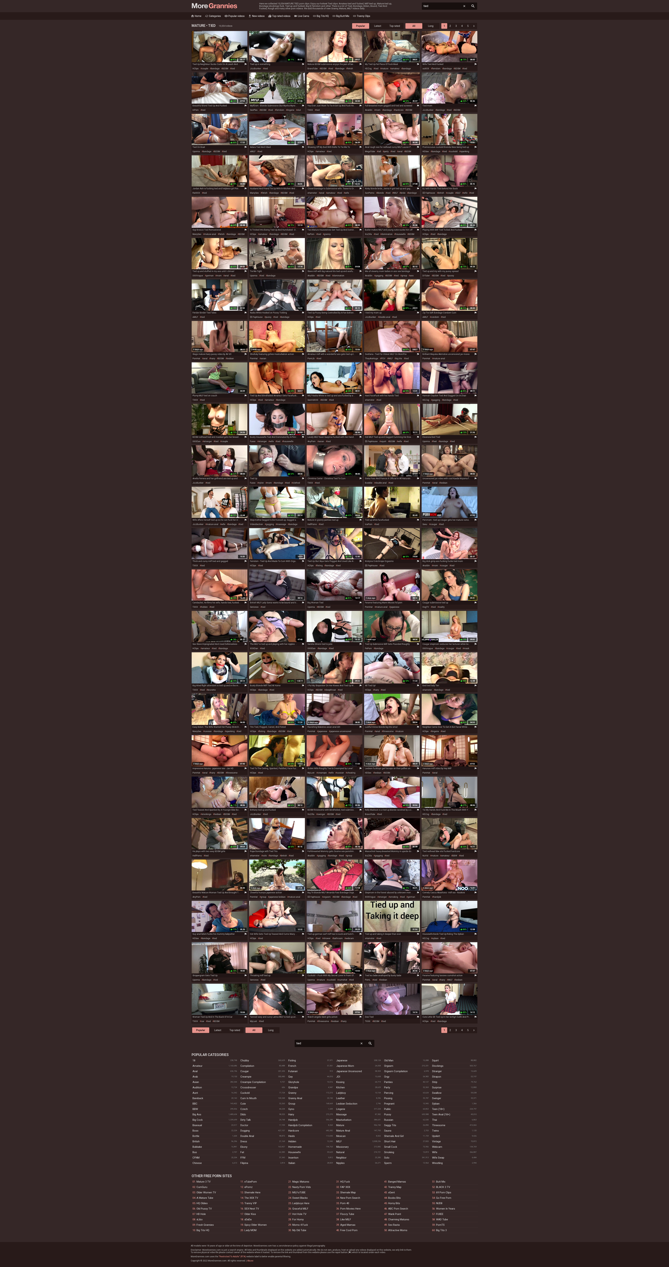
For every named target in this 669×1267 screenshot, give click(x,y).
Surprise (436, 1087)
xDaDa (248, 1219)
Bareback (198, 1098)
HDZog (368, 68)
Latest (377, 26)
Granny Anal (295, 1098)
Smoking (389, 1152)
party (386, 151)
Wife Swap (438, 1157)
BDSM (225, 68)
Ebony (243, 1146)
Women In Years (445, 1208)
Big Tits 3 (441, 1230)
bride (403, 193)
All (413, 26)
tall (379, 151)
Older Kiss (250, 1214)
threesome (388, 731)
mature (384, 68)
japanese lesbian (277, 897)
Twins (435, 1130)
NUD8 (439, 1203)
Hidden (292, 1141)
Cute (243, 1103)
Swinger (436, 1098)
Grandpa (293, 1087)
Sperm (388, 1163)
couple (205, 68)
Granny (292, 1092)
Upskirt (436, 1136)
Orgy (386, 1076)
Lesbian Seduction (346, 1103)
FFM (242, 1157)
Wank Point (394, 1214)
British (196, 1141)
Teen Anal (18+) (441, 1114)
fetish (350, 68)
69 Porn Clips (443, 1192)
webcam (350, 938)
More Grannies (214, 6)
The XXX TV (251, 1197)
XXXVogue (198, 275)
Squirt (435, 1060)
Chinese (197, 1163)
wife (347, 193)
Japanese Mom (345, 1065)
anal (400, 151)
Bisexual (197, 1125)
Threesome (438, 1125)
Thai (434, 1119)
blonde (380, 193)
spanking (464, 151)
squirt (383, 441)
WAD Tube (442, 1219)
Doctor (244, 1125)
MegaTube (370, 151)
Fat (242, 1152)
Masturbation (343, 1119)
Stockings (437, 1065)
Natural (340, 1152)
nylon (261, 483)
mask (466, 648)
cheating (351, 773)
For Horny (298, 1219)
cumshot (343, 980)
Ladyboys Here (300, 1203)
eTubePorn (250, 1181)
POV (383, 358)
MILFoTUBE (299, 1192)
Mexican (341, 1136)
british (441, 193)
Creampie (245, 1076)
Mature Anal (343, 1130)
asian (263, 358)
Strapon (436, 1076)
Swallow (436, 1092)
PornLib (310, 358)
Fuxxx (252, 441)
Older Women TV (206, 1192)
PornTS (440, 1224)
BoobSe (368, 483)
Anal (195, 1071)
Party (387, 1087)
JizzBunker (255, 68)
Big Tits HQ (321, 16)
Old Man (388, 1060)
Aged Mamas (347, 1224)
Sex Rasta (394, 1224)
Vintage (436, 1141)
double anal (384, 317)
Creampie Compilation (253, 1082)
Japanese (341, 1060)
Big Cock (198, 1119)
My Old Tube (299, 1230)
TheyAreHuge (371, 358)
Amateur (197, 1065)
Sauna (387, 1130)
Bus (195, 1152)
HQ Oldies (202, 1203)
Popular (360, 26)
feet (435, 441)
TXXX (310, 110)
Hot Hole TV (299, 1214)
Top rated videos (279, 16)
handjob (437, 897)
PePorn (368, 648)
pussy (451, 275)
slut (299, 110)
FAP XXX (345, 1187)
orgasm (327, 897)
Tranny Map (394, 1187)
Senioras (254, 607)
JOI (338, 1076)
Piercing (388, 1092)
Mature (340, 1125)
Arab (195, 1076)
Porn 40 (344, 1203)
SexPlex (253, 110)
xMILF (252, 151)
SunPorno (369, 193)
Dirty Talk (245, 1119)
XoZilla (368, 234)
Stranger (437, 1071)
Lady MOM (250, 1230)
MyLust (310, 773)
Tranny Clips (361, 16)
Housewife (294, 1152)
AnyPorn (311, 441)
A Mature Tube (205, 1197)
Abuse (250, 1261)
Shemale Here (252, 1192)
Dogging (245, 1130)
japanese (394, 607)
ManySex (254, 193)
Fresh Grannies (205, 1224)
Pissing (388, 1098)
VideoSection (256, 524)
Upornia (196, 151)
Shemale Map (348, 1192)
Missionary (342, 1146)
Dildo (243, 1114)
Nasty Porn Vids (301, 1187)
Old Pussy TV (204, 1208)
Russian (388, 1119)
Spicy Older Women (255, 1224)
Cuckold (245, 1092)
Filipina (244, 1163)
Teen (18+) (438, 1109)
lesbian (230, 358)
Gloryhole (293, 1082)
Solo (386, 1157)
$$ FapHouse (428, 193)
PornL (367, 980)
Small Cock (390, 1146)
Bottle (196, 1136)
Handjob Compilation (300, 1125)
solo (265, 855)
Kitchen (340, 1087)
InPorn (196, 110)
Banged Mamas (397, 1181)
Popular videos (234, 16)
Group (291, 1103)
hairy (212, 358)
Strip (434, 1082)
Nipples (340, 1163)
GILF (458, 193)
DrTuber (426, 275)
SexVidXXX (312, 400)
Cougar (244, 1071)
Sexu (424, 524)
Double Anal (247, 1136)
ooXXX (425, 68)
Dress (243, 1141)
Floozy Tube (347, 1214)
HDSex (425, 151)
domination (387, 234)
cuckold (453, 151)
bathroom (338, 938)
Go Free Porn (443, 1197)
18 (194, 1060)
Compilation (247, 1065)
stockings (206, 814)
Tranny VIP (250, 1203)
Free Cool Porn (348, 1230)
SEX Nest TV (251, 1208)
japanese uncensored (340, 731)
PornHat (196, 358)
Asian (196, 1082)
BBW (454, 855)
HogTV (425, 607)
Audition (197, 1087)
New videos (256, 16)
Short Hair (390, 1141)
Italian (291, 1163)
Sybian (436, 1103)
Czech (244, 1109)
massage (281, 524)
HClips (196, 68)
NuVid (425, 855)
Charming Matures (398, 1219)
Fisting (292, 1060)
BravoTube (312, 68)
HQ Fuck (345, 1181)
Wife (434, 1152)
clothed (296, 483)
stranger (208, 441)
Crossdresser (248, 1087)
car (202, 1021)
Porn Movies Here (350, 1208)
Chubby (244, 1060)
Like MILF (345, 1219)
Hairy (291, 1114)
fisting (320, 565)
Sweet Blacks (300, 1197)
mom (377, 110)
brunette (212, 690)
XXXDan (197, 441)
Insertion (293, 1157)
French (292, 1065)
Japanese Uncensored (349, 1071)
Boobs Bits (394, 1197)
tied (233, 68)
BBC (195, 1103)
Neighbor (341, 1157)
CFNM (196, 1157)
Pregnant (389, 1103)
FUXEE (439, 1214)
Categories (213, 16)
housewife (400, 234)
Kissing (340, 1082)
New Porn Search (350, 1197)
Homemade (295, 1146)
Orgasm (388, 1065)
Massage (341, 1114)
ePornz (248, 1187)
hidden (204, 607)
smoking (394, 897)
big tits (399, 358)
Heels (291, 1136)
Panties (388, 1082)
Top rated (394, 26)
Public (387, 1109)
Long (430, 26)
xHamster (312, 193)
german (210, 275)
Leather (340, 1098)
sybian (435, 938)
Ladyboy (341, 1092)
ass (412, 275)
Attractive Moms (397, 1230)
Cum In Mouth (248, 1098)
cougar (433, 524)
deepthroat (330, 690)
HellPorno (312, 524)
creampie (322, 773)
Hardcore (293, 1130)
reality (442, 607)
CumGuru (202, 1187)
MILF (395, 193)
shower (326, 938)
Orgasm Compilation (396, 1071)
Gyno (291, 1109)
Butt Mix (440, 1181)
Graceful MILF (300, 1208)
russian (208, 731)
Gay (290, 1076)
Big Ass (197, 1114)
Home (196, 16)
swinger (321, 814)
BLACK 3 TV (443, 1187)
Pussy (387, 1114)
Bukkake (197, 1146)
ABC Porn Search (398, 1208)
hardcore (399, 110)
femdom (436, 68)
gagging (379, 275)
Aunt (195, 1092)
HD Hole (201, 1214)
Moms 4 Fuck (300, 1224)
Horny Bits (394, 1203)
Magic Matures (300, 1181)
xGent (391, 1192)
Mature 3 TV (204, 1181)
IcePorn (368, 524)
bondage (215, 68)
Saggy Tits (390, 1125)
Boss (195, 1130)
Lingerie (340, 1109)
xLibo (200, 1219)
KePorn (310, 234)
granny (327, 234)
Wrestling (437, 1163)
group (404, 275)
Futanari (293, 1071)
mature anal (210, 234)
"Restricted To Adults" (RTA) (232, 1256)
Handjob (293, 1119)
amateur (395, 68)
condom (435, 317)
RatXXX (196, 193)
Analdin (368, 110)
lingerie (290, 110)
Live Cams (301, 16)
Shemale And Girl (394, 1136)
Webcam (437, 1146)
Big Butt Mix (340, 16)
